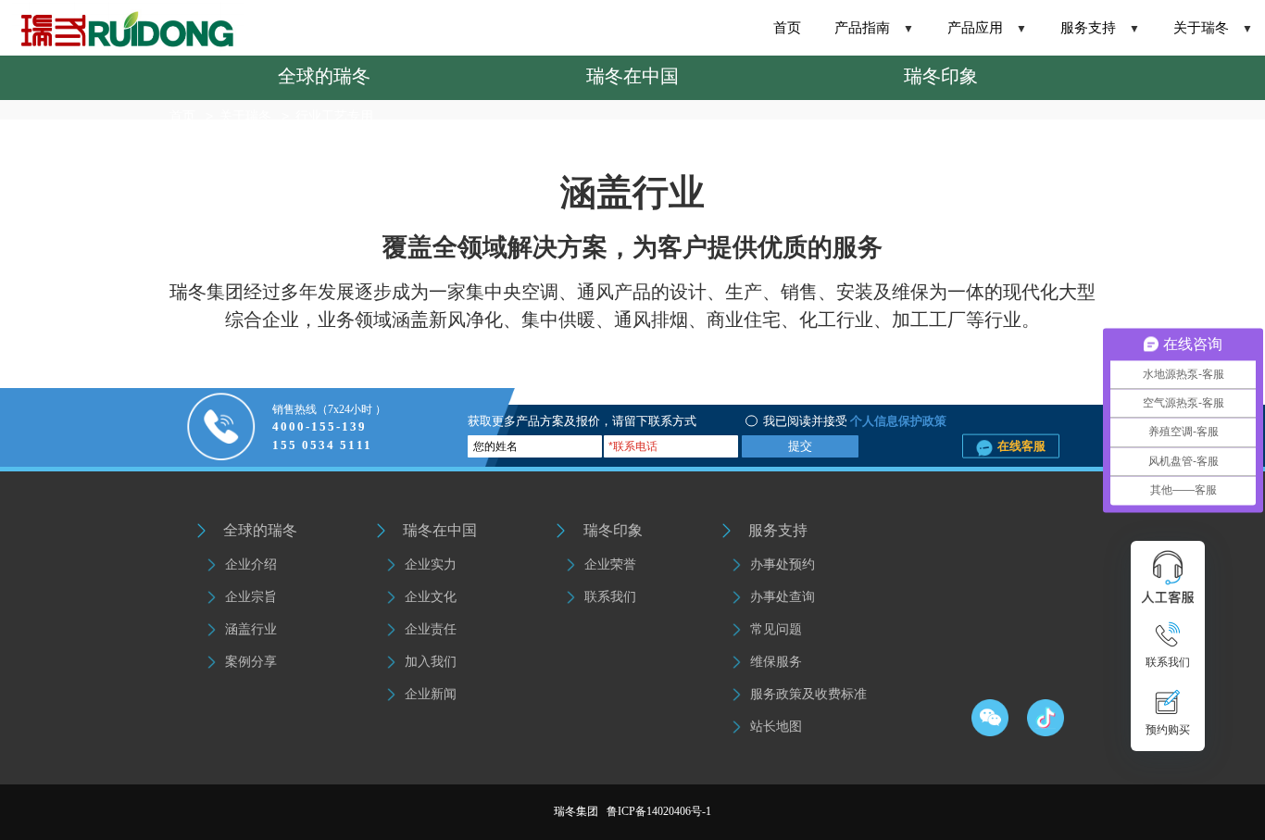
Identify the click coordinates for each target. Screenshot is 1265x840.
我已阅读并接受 (805, 421)
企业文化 (431, 597)
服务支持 (1100, 27)
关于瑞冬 (1213, 27)
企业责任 (431, 629)
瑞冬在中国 (632, 76)
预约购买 (1168, 729)
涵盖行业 (251, 629)
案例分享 (251, 662)
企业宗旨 (251, 597)
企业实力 (431, 564)
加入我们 (431, 662)
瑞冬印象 (941, 76)
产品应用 (987, 27)
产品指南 (874, 27)
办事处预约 (782, 564)
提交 (800, 446)
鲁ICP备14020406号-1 (659, 811)
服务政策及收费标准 (808, 694)
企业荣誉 (610, 564)
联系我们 (610, 597)
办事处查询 (782, 597)
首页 (787, 27)
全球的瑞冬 (324, 76)
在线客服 (1020, 445)
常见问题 (776, 629)
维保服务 (776, 662)
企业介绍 (251, 564)
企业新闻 (431, 694)
